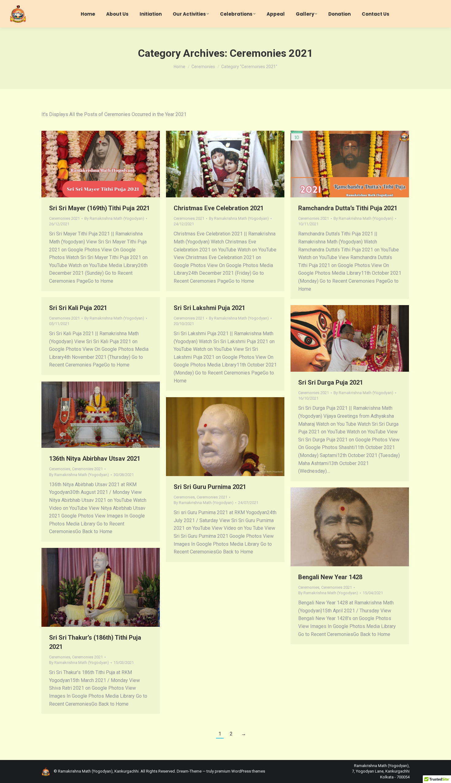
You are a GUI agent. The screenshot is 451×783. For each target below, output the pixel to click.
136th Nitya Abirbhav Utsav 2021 (94, 458)
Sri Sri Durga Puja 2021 (330, 382)
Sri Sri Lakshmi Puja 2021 (209, 308)
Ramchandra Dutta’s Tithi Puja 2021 (347, 208)
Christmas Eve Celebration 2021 (219, 208)
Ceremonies (59, 469)
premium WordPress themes (240, 771)
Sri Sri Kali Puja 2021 (78, 308)
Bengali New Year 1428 (330, 577)
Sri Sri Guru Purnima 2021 (210, 486)
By (114, 218)
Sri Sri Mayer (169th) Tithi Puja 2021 (99, 208)
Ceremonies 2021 (64, 218)
